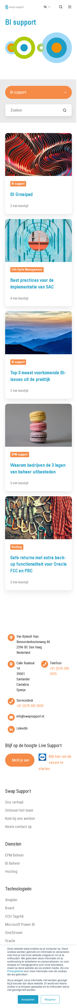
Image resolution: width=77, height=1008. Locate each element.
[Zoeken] (64, 110)
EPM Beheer (14, 855)
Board (9, 908)
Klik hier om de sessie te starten (54, 762)
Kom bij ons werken (20, 818)
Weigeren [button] (50, 999)
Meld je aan (20, 760)
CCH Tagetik (14, 916)
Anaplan (11, 900)
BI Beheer (12, 863)
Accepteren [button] (28, 999)
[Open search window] (61, 7)
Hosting (11, 871)
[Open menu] (70, 7)
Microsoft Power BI (20, 924)
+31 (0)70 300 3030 (29, 706)
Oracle (10, 940)
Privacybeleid (15, 971)
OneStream (13, 932)
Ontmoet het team (19, 810)
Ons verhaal (14, 802)
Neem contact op (18, 826)
